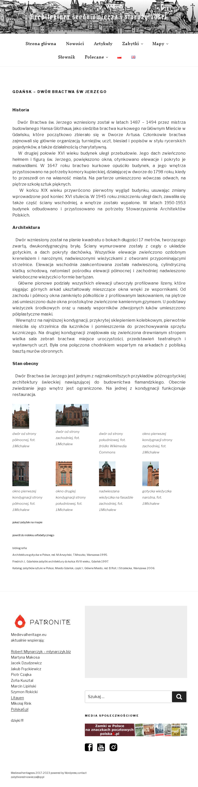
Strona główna (41, 43)
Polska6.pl (19, 709)
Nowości (75, 43)
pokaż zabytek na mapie (27, 522)
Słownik (66, 57)
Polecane (94, 57)
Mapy (158, 43)
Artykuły (103, 43)
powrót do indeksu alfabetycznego (33, 535)
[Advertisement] (136, 642)
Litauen (17, 697)
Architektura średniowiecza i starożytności (99, 16)
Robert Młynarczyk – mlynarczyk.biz (41, 651)
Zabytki (130, 43)
